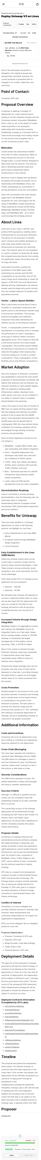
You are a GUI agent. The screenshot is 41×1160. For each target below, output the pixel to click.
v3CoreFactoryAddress (14, 1006)
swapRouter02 (11, 1050)
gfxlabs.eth (5, 1116)
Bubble (34, 24)
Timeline (21, 24)
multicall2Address (12, 1010)
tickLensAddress (11, 1017)
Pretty (34, 33)
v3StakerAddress (12, 1044)
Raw (29, 33)
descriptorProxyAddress (15, 1030)
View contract (31, 43)
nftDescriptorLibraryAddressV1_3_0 (19, 1020)
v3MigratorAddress (13, 1040)
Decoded (23, 33)
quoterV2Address (12, 1047)
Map (27, 24)
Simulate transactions (20, 37)
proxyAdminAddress (13, 1013)
